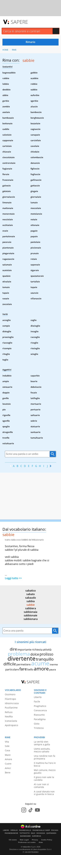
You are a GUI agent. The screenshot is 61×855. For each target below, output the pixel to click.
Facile (37, 701)
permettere (23, 664)
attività (47, 649)
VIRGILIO (14, 830)
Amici (8, 768)
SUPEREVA (36, 836)
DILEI (33, 833)
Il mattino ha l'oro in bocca (45, 764)
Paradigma (40, 719)
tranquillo (45, 659)
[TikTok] (30, 810)
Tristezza (39, 727)
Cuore (8, 763)
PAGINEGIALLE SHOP (41, 830)
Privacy (35, 840)
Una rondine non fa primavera (44, 757)
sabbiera (30, 608)
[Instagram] (23, 810)
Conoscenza (40, 710)
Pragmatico (40, 706)
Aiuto (41, 842)
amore (41, 668)
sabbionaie (30, 615)
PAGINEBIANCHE (11, 833)
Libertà (37, 697)
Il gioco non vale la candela (44, 778)
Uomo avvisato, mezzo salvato (42, 750)
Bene (7, 772)
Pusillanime (11, 707)
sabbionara (31, 619)
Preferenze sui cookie (27, 842)
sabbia (31, 601)
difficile (9, 664)
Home (5, 49)
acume (40, 663)
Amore (8, 759)
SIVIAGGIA (40, 833)
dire (13, 649)
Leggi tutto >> (13, 578)
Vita (7, 741)
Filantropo (10, 698)
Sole (7, 746)
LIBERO (6, 830)
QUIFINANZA (51, 833)
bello (30, 669)
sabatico (30, 590)
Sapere (19, 21)
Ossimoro (10, 694)
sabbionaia (30, 612)
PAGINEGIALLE (25, 830)
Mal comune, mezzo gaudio (44, 771)
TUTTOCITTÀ (25, 833)
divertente (21, 658)
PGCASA (54, 830)
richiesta (37, 649)
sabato (30, 594)
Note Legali (24, 840)
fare (23, 669)
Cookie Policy (46, 840)
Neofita (9, 716)
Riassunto (39, 714)
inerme (54, 664)
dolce (34, 654)
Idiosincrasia (12, 703)
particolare (12, 669)
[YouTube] (37, 810)
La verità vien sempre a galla (42, 743)
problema (19, 653)
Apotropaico (11, 725)
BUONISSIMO (25, 836)
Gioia (36, 723)
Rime (14, 49)
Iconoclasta (11, 720)
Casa (7, 750)
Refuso (8, 712)
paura (52, 669)
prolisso (46, 654)
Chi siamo (13, 840)
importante (24, 649)
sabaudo (30, 597)
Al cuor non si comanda (41, 786)
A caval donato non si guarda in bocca (44, 793)
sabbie (31, 605)
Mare (8, 754)
